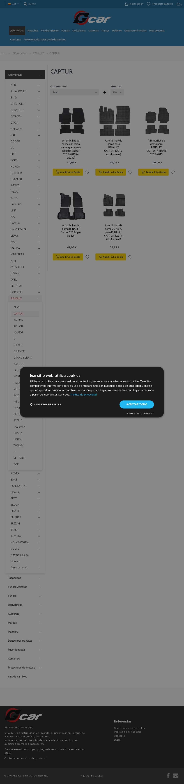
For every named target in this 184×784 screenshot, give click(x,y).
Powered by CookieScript (140, 413)
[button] (45, 404)
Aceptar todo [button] (136, 404)
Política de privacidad (84, 394)
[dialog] (92, 392)
